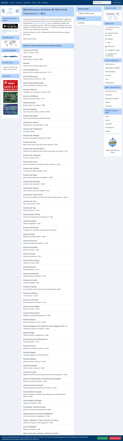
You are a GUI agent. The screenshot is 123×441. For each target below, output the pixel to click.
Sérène (107, 102)
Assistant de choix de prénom (112, 28)
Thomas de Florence (40, 23)
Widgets (110, 39)
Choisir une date (110, 8)
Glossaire (108, 75)
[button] (110, 17)
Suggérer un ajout (113, 50)
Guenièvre (108, 124)
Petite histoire (109, 64)
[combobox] (102, 2)
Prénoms (19, 2)
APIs (109, 43)
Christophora (109, 127)
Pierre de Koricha (111, 91)
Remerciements (110, 72)
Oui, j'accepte (102, 438)
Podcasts (45, 2)
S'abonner (110, 46)
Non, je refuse (115, 438)
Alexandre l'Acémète (111, 98)
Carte (34, 2)
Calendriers (27, 2)
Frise (38, 2)
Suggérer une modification (111, 55)
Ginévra (107, 131)
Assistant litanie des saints (111, 34)
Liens (107, 79)
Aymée (107, 120)
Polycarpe (108, 95)
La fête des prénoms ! (10, 11)
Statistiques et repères (112, 68)
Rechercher (117, 2)
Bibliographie (109, 83)
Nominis (4, 2)
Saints (12, 2)
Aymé (107, 116)
